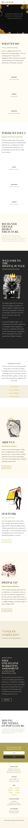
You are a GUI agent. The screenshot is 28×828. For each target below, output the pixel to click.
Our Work (17, 787)
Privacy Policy (21, 820)
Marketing (17, 792)
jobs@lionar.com (17, 772)
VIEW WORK (6, 541)
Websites (11, 792)
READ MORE (6, 467)
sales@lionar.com (17, 770)
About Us (11, 787)
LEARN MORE (6, 610)
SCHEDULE (7, 699)
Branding (17, 790)
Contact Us (14, 794)
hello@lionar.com (16, 769)
